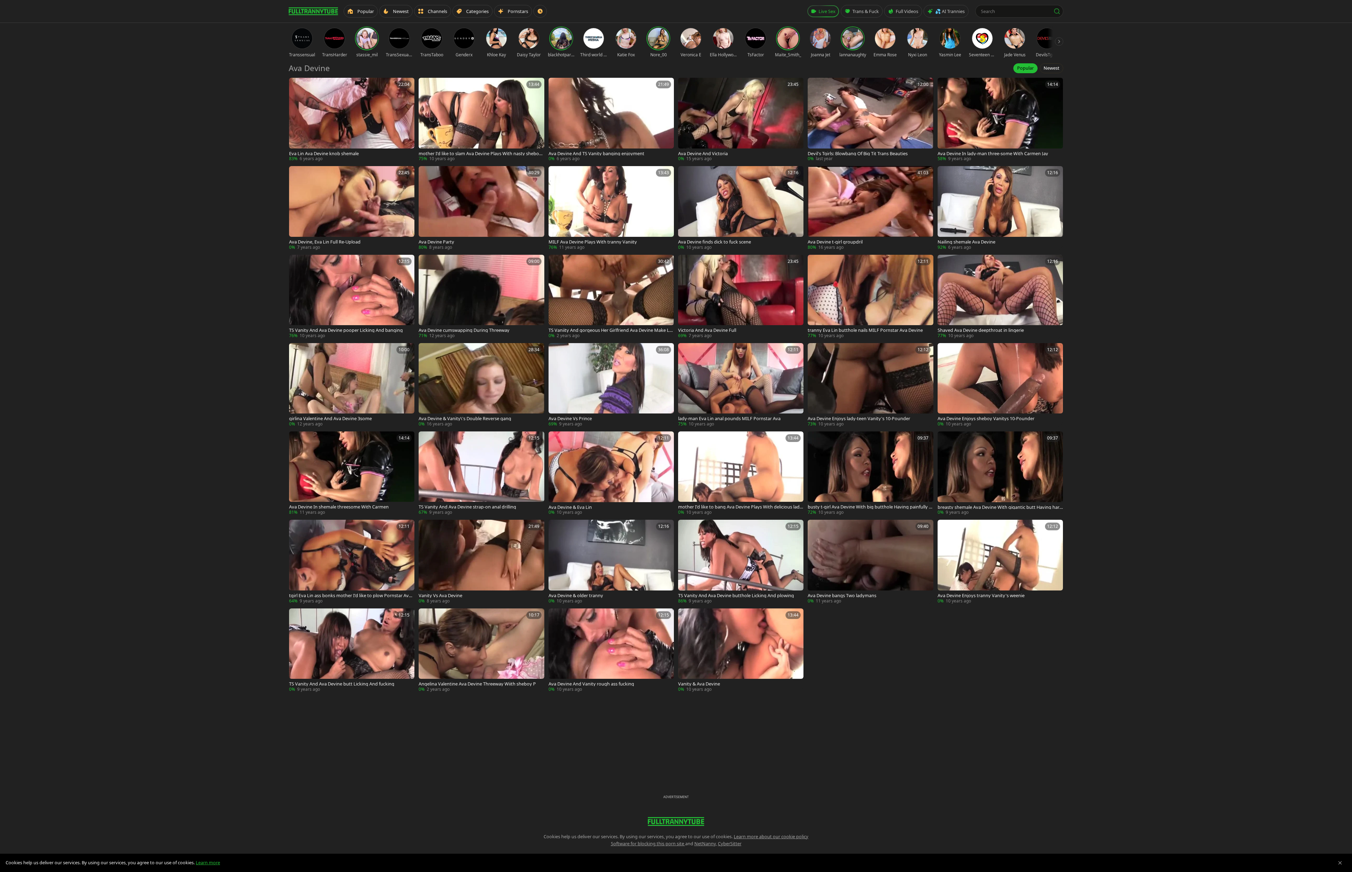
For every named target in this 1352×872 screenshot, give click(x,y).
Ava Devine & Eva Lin (570, 507)
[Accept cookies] (1340, 863)
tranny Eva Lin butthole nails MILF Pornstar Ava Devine (865, 330)
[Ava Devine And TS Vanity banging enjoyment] (611, 120)
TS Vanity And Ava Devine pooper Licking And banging (346, 330)
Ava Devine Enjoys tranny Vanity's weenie (981, 595)
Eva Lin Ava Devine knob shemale (324, 153)
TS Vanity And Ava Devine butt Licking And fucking (341, 684)
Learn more (208, 862)
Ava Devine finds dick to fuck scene (714, 242)
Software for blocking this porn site (648, 843)
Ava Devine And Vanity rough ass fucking (591, 684)
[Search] (1057, 11)
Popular (1025, 68)
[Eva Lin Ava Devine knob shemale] (351, 120)
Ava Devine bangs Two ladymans (842, 595)
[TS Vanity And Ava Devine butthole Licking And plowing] (740, 562)
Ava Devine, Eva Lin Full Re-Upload (325, 242)
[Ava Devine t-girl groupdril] (870, 208)
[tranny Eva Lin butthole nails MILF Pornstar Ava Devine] (870, 297)
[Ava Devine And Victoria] (740, 120)
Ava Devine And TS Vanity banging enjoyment (596, 153)
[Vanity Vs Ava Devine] (481, 562)
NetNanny (705, 843)
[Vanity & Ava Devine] (740, 650)
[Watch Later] (540, 11)
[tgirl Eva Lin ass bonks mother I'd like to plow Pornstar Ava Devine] (351, 562)
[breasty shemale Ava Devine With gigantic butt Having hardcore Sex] (1000, 473)
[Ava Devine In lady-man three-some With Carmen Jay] (1000, 120)
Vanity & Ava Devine (699, 684)
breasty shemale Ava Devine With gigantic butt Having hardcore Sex (1000, 507)
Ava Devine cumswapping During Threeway (464, 330)
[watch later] (297, 85)
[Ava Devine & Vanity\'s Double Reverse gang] (481, 385)
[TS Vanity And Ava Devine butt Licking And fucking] (351, 650)
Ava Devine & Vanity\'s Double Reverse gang (465, 418)
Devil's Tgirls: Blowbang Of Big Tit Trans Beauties (858, 153)
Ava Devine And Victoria (703, 153)
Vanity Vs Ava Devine (440, 595)
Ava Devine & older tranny (576, 595)
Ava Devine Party (436, 242)
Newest (1051, 68)
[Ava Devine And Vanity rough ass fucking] (611, 650)
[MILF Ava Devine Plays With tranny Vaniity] (611, 208)
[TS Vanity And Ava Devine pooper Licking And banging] (351, 297)
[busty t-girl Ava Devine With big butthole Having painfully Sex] (870, 473)
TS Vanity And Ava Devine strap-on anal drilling (467, 507)
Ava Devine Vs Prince (570, 418)
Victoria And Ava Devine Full (707, 330)
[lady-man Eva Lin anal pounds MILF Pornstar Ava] (740, 385)
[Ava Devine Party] (481, 208)
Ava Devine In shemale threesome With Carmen (339, 507)
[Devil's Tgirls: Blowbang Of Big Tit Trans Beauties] (870, 120)
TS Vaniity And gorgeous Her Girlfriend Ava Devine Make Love (610, 330)
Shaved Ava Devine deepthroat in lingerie (981, 330)
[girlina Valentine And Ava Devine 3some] (351, 385)
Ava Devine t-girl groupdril (835, 242)
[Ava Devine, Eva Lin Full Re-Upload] (351, 208)
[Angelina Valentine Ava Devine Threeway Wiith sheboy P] (481, 650)
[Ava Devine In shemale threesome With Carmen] (351, 473)
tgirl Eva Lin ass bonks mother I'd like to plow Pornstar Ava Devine (350, 595)
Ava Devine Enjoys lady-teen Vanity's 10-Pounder (859, 418)
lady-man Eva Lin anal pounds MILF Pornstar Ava (729, 418)
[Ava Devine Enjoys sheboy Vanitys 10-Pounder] (1000, 385)
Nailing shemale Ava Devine (966, 242)
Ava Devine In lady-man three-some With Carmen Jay (993, 153)
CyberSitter (729, 843)
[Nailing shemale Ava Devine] (1000, 208)
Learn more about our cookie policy (771, 836)
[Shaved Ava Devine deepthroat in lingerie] (1000, 297)
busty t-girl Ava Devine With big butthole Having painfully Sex (869, 507)
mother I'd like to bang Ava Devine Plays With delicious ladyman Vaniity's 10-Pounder (740, 507)
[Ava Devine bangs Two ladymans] (870, 562)
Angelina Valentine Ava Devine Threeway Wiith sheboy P (477, 684)
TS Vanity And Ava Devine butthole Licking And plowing (736, 595)
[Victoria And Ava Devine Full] (740, 297)
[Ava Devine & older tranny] (611, 562)
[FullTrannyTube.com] (313, 11)
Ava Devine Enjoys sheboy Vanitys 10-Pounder (986, 418)
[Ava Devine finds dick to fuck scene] (740, 208)
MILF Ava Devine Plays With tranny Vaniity (593, 242)
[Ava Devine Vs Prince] (611, 385)
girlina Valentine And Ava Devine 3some (330, 418)
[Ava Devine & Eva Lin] (611, 473)
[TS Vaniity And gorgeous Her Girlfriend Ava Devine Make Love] (611, 297)
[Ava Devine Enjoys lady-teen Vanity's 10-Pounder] (870, 385)
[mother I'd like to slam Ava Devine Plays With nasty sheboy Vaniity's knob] (481, 120)
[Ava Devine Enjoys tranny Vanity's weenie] (1000, 562)
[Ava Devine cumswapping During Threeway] (481, 297)
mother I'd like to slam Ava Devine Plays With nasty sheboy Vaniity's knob (480, 153)
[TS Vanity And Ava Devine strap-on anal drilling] (481, 473)
